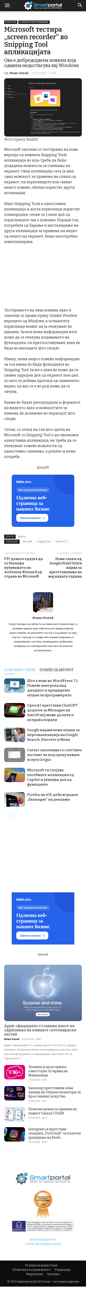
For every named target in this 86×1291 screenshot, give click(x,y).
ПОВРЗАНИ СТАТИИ (19, 670)
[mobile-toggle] (7, 5)
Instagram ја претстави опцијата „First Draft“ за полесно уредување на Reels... (54, 1133)
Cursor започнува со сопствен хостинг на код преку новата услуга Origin (54, 755)
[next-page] (13, 815)
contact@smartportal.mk (43, 1244)
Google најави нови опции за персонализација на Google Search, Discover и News (53, 735)
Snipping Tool (44, 541)
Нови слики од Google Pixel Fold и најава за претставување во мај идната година (65, 567)
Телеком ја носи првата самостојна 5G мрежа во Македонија (48, 1071)
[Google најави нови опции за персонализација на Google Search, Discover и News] (14, 735)
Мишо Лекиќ (19, 73)
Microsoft (27, 541)
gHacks (22, 536)
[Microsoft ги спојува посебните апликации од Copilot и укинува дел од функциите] (14, 775)
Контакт (53, 1274)
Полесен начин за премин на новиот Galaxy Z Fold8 (52, 1111)
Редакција (62, 1270)
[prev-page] (6, 815)
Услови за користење (41, 1265)
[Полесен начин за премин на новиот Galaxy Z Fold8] (14, 1114)
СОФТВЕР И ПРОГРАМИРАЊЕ (34, 22)
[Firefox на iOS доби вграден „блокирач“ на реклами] (14, 799)
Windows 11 (61, 541)
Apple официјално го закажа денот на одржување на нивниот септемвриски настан (40, 1030)
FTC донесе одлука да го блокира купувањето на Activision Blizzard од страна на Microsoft (23, 567)
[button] (80, 5)
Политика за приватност (32, 1270)
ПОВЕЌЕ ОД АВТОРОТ (56, 670)
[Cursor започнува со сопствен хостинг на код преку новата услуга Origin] (14, 755)
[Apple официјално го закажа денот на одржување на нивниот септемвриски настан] (43, 993)
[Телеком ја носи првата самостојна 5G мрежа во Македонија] (14, 1072)
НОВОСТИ (10, 22)
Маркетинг (34, 1274)
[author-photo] (43, 612)
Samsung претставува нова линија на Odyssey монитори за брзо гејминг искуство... (54, 1092)
